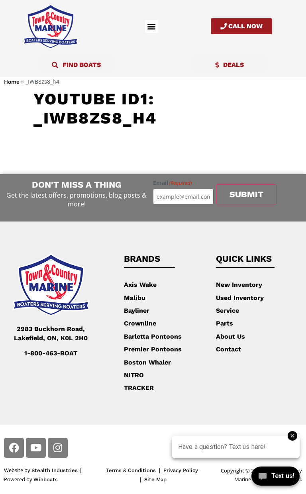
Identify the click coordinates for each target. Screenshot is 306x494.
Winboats (45, 479)
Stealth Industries (54, 470)
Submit (246, 194)
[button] (151, 26)
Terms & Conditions (131, 470)
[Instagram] (58, 448)
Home (12, 81)
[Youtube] (36, 448)
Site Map (155, 479)
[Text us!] (275, 478)
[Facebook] (14, 448)
